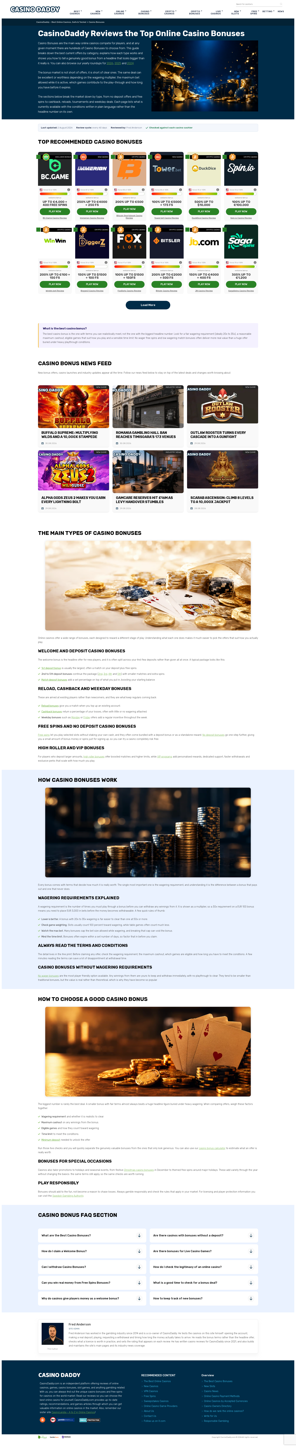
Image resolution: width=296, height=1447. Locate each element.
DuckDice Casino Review (204, 218)
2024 (130, 63)
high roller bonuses (93, 756)
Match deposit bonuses (54, 679)
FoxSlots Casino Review (129, 291)
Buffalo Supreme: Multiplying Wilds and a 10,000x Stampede (69, 435)
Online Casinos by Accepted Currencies (226, 1401)
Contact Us (150, 1416)
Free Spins (253, 12)
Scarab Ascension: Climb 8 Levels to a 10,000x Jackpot (222, 500)
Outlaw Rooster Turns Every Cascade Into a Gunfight (218, 435)
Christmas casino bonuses (139, 1170)
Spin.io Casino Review (241, 218)
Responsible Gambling (216, 1421)
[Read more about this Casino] (55, 168)
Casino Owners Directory (217, 1406)
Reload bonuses (50, 705)
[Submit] (280, 4)
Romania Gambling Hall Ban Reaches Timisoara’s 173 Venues (146, 435)
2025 (118, 63)
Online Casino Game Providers (160, 1406)
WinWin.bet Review (55, 291)
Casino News (211, 1391)
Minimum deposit (50, 1139)
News (281, 11)
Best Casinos (75, 12)
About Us (149, 1411)
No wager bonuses (48, 975)
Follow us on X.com (154, 1421)
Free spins (44, 735)
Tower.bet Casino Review (166, 218)
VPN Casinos (151, 1391)
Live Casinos (216, 12)
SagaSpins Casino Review (241, 291)
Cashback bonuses (51, 711)
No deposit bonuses (213, 735)
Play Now (55, 211)
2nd (100, 674)
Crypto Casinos (169, 12)
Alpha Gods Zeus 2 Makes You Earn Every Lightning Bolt (73, 500)
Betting (267, 11)
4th (110, 674)
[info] (68, 190)
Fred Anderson (80, 1324)
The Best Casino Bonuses (218, 1381)
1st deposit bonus (51, 668)
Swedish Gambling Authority (67, 1195)
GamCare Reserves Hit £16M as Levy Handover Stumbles (144, 500)
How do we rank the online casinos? (224, 1411)
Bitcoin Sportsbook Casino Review (129, 216)
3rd (105, 674)
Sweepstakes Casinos (156, 1401)
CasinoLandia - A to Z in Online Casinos (73, 1412)
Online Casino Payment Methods (222, 1396)
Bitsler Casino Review (166, 291)
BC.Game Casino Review (55, 218)
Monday (75, 717)
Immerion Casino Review (92, 218)
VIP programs (164, 756)
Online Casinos (119, 12)
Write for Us (210, 1416)
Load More (148, 305)
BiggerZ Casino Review (92, 291)
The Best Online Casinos (157, 1381)
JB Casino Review (204, 291)
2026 (110, 63)
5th (119, 674)
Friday (86, 717)
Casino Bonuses (143, 12)
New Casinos (95, 12)
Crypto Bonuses (194, 12)
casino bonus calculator (212, 1148)
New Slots (235, 12)
